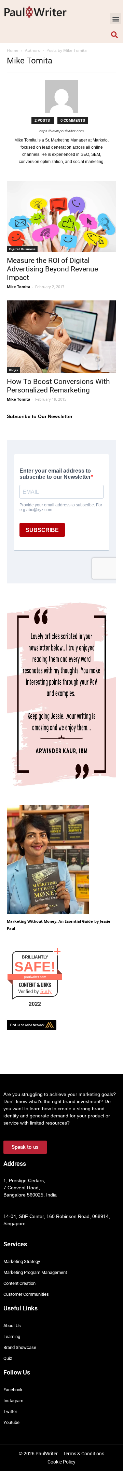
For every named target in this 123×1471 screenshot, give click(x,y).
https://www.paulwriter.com (61, 131)
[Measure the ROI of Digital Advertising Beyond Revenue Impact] (61, 216)
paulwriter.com (35, 977)
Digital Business (22, 249)
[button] (115, 18)
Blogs (13, 370)
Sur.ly (46, 991)
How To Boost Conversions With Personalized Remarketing (58, 385)
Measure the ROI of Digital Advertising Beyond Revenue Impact (52, 269)
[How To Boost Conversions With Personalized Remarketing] (61, 336)
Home (12, 50)
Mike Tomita (18, 286)
